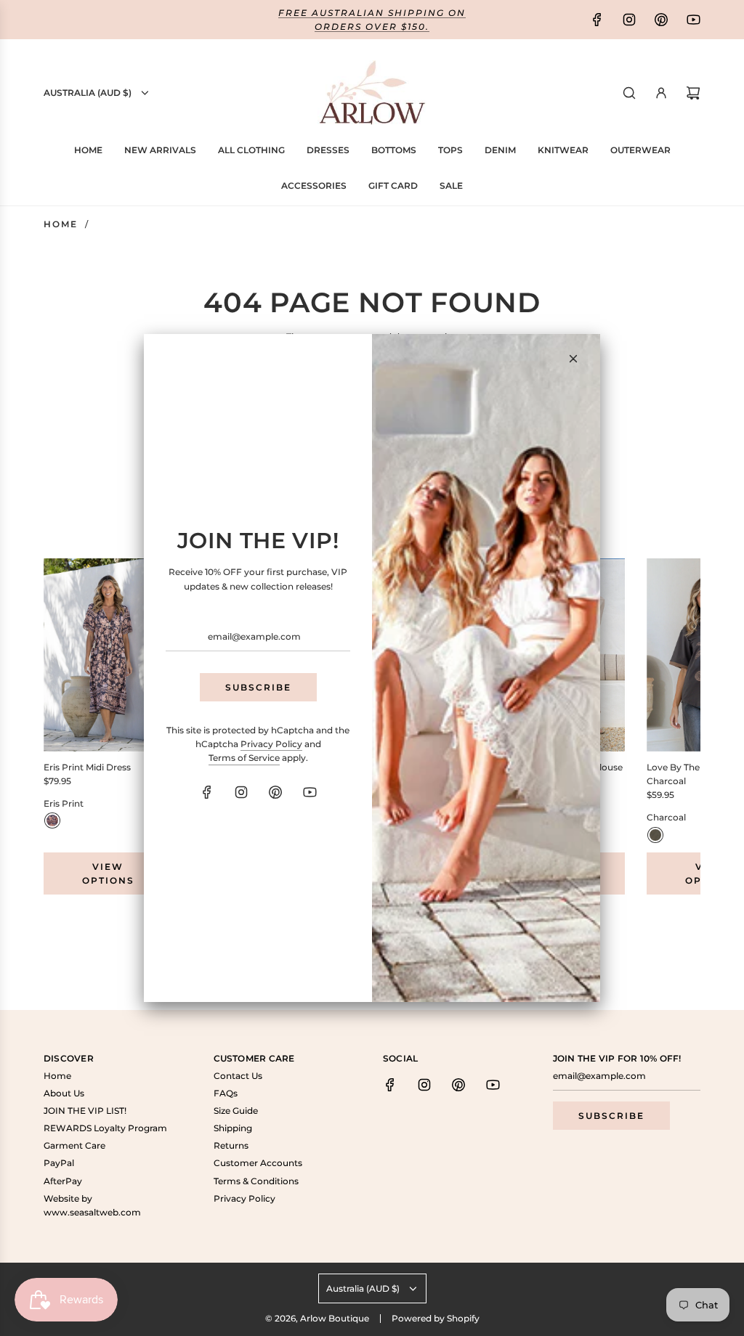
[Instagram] (241, 792)
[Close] (573, 359)
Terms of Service (244, 757)
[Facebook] (207, 792)
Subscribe (258, 687)
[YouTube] (310, 792)
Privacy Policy (271, 743)
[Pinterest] (275, 792)
